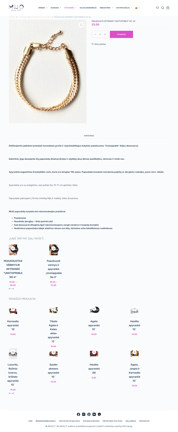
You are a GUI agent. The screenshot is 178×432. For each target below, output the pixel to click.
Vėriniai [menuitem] (41, 15)
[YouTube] (94, 421)
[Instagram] (83, 421)
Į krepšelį (121, 41)
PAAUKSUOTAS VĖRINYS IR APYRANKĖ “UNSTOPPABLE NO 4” (13, 276)
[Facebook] (78, 421)
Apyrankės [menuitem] (69, 15)
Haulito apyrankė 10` (134, 332)
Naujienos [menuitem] (131, 428)
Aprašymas (89, 143)
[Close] (175, 2)
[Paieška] (162, 14)
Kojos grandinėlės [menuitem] (88, 15)
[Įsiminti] (13, 255)
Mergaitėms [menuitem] (105, 15)
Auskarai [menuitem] (55, 15)
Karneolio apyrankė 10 (13, 332)
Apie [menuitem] (30, 428)
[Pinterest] (89, 421)
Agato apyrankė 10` (94, 332)
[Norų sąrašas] (157, 14)
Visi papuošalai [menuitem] (123, 15)
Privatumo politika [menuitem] (112, 428)
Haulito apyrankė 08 (94, 375)
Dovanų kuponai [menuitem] (91, 428)
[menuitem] (137, 15)
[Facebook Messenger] (99, 421)
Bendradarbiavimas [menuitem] (46, 428)
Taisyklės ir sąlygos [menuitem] (69, 428)
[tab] (89, 143)
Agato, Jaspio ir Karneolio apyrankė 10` (134, 379)
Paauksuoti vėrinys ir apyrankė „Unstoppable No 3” (53, 276)
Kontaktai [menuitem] (144, 428)
